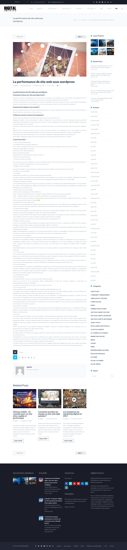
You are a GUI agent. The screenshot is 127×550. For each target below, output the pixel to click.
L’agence (39, 8)
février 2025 (94, 163)
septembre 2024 (95, 185)
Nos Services (66, 8)
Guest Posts (95, 322)
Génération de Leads (99, 308)
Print (93, 346)
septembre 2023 (95, 198)
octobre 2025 (94, 129)
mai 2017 (93, 258)
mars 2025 (93, 159)
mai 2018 (93, 250)
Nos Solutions (52, 8)
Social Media (96, 364)
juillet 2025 (94, 142)
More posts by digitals (32, 369)
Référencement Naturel (100, 350)
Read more (18, 441)
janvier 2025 (94, 168)
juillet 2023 (94, 207)
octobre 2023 (94, 194)
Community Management (100, 295)
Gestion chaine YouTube (100, 312)
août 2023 (93, 202)
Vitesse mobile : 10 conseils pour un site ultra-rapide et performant (22, 415)
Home (31, 8)
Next (80, 36)
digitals (16, 85)
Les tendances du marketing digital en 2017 (72, 414)
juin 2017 (93, 254)
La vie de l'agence (97, 329)
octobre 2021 (94, 220)
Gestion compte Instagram (101, 319)
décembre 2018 (95, 245)
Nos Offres (90, 8)
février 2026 (94, 112)
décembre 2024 (95, 172)
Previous (19, 36)
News (82, 546)
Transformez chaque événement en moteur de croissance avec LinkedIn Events (100, 82)
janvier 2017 (94, 267)
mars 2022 (93, 211)
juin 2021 (93, 224)
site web (28, 85)
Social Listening (97, 360)
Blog (101, 8)
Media (93, 340)
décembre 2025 (95, 120)
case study (84, 20)
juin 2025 (93, 146)
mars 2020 (93, 233)
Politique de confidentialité (94, 546)
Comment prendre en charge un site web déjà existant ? (49, 414)
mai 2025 (93, 150)
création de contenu (99, 298)
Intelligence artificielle (100, 326)
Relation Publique (98, 353)
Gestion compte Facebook (101, 315)
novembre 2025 (95, 125)
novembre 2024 (95, 176)
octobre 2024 (94, 181)
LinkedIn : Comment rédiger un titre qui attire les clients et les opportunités (53, 501)
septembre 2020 (95, 228)
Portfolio (78, 8)
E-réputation (96, 302)
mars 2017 (93, 263)
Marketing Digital (98, 336)
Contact (109, 8)
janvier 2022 (94, 215)
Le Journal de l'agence (99, 333)
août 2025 (93, 138)
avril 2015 (93, 280)
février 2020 (94, 237)
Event (93, 305)
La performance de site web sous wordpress (44, 82)
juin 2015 (93, 276)
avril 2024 (93, 189)
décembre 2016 (95, 271)
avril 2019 (93, 241)
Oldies (93, 343)
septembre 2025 (95, 133)
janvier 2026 (94, 116)
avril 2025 (93, 155)
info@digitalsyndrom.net (57, 2)
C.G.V (105, 546)
